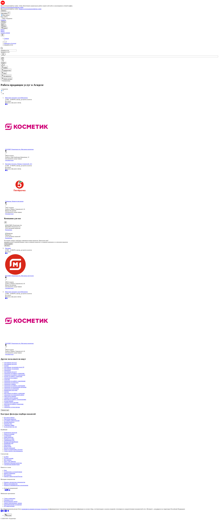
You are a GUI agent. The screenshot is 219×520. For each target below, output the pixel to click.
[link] (4, 26)
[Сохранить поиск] (2, 58)
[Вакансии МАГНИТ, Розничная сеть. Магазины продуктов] (111, 264)
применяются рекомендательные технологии (34, 509)
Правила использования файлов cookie (30, 9)
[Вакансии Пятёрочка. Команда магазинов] (111, 186)
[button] (2, 29)
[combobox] (9, 50)
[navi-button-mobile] (2, 35)
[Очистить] (3, 54)
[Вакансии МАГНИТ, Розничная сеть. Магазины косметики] (111, 127)
